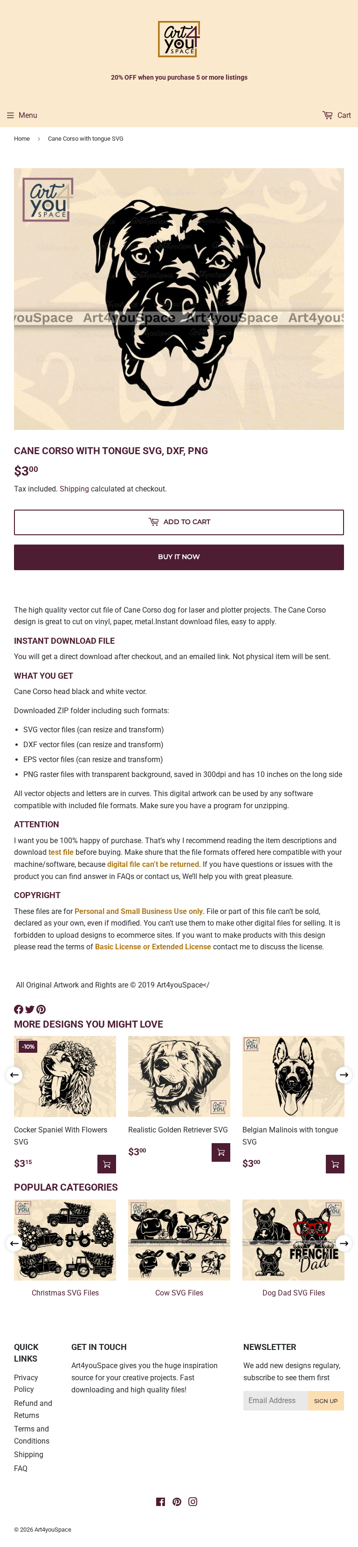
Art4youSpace (52, 1529)
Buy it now (179, 556)
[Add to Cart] (106, 1164)
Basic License (118, 946)
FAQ (21, 1468)
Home (22, 138)
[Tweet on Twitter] (29, 1009)
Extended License (181, 946)
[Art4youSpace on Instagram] (193, 1503)
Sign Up (326, 1400)
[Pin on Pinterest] (41, 1009)
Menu (28, 115)
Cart (343, 115)
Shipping (74, 488)
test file (61, 852)
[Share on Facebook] (18, 1009)
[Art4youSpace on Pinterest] (177, 1503)
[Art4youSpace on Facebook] (160, 1503)
